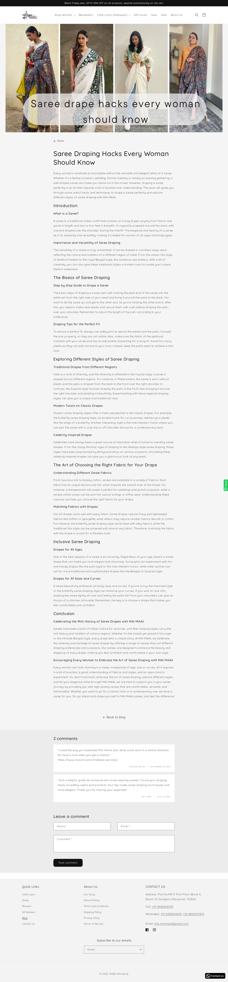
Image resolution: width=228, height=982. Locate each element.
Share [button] (60, 140)
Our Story (89, 894)
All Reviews (28, 912)
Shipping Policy (92, 912)
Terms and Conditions (96, 906)
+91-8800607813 (193, 914)
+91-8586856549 (162, 906)
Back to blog (116, 717)
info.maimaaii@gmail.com (171, 923)
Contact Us (28, 923)
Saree (25, 900)
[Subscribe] (140, 949)
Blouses (26, 906)
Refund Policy (92, 900)
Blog (24, 917)
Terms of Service (93, 923)
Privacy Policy (92, 917)
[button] (65, 15)
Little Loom (28, 894)
